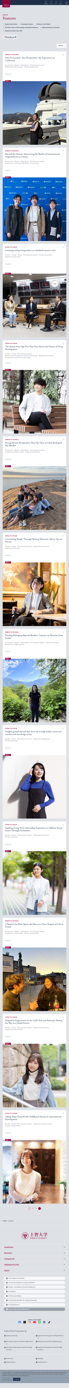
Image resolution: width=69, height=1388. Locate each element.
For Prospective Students (16, 1278)
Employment (42, 1362)
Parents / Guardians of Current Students (21, 1287)
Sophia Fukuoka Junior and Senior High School (50, 1348)
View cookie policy (24, 1375)
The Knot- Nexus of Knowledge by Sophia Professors (21, 27)
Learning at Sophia (27, 24)
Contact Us (9, 1358)
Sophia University (11, 1336)
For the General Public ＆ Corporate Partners (22, 1300)
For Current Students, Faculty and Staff (20, 1283)
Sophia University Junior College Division (50, 1336)
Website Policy (10, 1362)
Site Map (40, 1358)
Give (56, 3)
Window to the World (43, 24)
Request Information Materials (18, 1309)
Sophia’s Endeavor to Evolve (51, 27)
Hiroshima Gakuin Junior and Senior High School (19, 1348)
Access (51, 3)
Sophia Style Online (11, 24)
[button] (63, 54)
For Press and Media (14, 1296)
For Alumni (12, 1291)
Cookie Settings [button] (7, 1379)
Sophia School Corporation (14, 1331)
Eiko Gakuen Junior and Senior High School (19, 1341)
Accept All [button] (16, 1379)
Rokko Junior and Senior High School (49, 1341)
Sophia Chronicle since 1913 (13, 31)
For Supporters (13, 1305)
